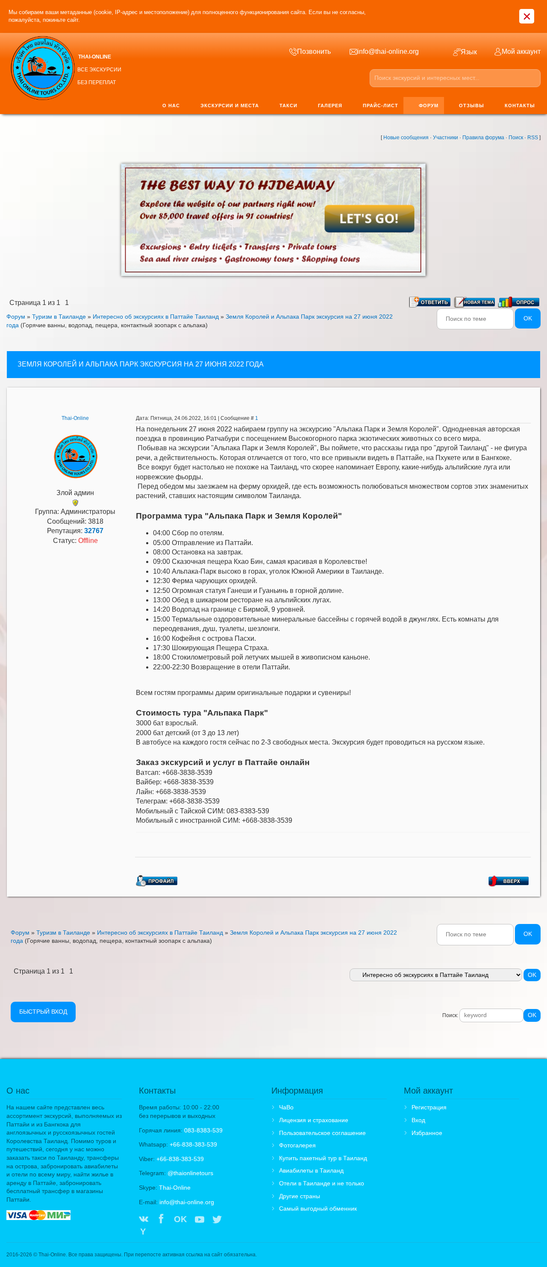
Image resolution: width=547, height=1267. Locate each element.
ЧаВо (286, 1107)
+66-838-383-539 (193, 1144)
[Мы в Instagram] (235, 1220)
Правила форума (483, 138)
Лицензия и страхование (313, 1120)
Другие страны (299, 1196)
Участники (445, 138)
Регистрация (429, 1107)
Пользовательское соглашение (322, 1132)
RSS (532, 138)
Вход (418, 1120)
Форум (15, 316)
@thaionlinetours (190, 1173)
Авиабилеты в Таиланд (311, 1170)
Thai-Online (75, 418)
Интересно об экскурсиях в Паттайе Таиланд (156, 316)
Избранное (427, 1132)
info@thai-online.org (186, 1202)
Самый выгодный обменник (318, 1208)
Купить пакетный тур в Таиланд (323, 1158)
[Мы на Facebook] (161, 1220)
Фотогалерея (297, 1145)
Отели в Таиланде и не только (321, 1183)
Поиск (516, 138)
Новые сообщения (406, 138)
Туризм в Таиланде (59, 316)
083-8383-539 (203, 1130)
